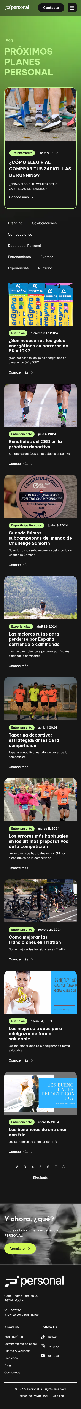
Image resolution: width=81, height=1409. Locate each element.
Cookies (58, 1396)
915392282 (12, 1310)
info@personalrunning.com (22, 1315)
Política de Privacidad (32, 1396)
